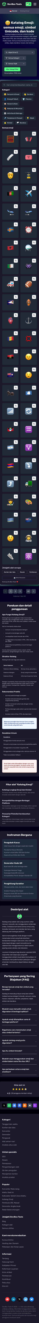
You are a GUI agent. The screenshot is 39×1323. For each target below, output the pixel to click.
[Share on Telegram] (14, 1105)
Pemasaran (6, 1163)
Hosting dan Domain (10, 1243)
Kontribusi (6, 1279)
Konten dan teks (9, 572)
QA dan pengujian (9, 1170)
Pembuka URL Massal (10, 1203)
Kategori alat (7, 1225)
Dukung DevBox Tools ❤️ (10, 582)
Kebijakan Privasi (9, 1265)
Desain (22, 572)
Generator (6, 1134)
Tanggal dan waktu (10, 1124)
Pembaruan (7, 1276)
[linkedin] (13, 1299)
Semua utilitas (8, 1228)
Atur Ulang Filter (12, 69)
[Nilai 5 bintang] (25, 1089)
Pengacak (6, 1138)
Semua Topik (12, 64)
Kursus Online (7, 1240)
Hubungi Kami (8, 1262)
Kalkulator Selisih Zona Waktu (14, 1196)
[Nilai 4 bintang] (22, 1089)
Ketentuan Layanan (10, 1269)
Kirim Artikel (7, 1272)
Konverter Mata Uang (10, 1189)
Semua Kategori (13, 58)
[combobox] (19, 52)
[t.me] (25, 1299)
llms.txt (5, 1286)
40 (28, 591)
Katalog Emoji (7, 1199)
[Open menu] (35, 4)
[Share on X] (4, 1105)
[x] (19, 1299)
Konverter (6, 1131)
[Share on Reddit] (25, 1105)
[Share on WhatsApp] (9, 1105)
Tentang (5, 1258)
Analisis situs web (9, 1145)
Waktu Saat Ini (8, 1192)
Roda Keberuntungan (11, 1210)
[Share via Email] (30, 1105)
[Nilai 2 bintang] (16, 1089)
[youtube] (7, 1299)
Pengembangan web (10, 1167)
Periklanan (33, 572)
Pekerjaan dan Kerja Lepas (13, 1247)
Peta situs (6, 1283)
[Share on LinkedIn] (19, 1105)
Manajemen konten (10, 1174)
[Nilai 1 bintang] (13, 1089)
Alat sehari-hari (8, 1141)
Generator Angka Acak (11, 1206)
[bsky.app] (31, 1299)
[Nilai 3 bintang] (19, 1089)
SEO (4, 1157)
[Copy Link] (35, 1105)
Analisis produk (8, 1177)
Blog (4, 1221)
